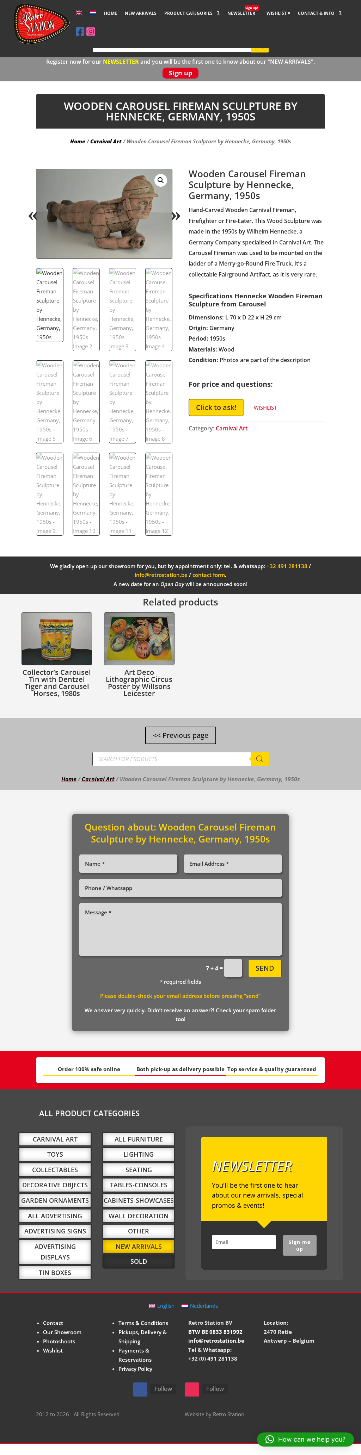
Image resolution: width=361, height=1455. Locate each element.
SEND (265, 968)
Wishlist (53, 1350)
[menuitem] (79, 18)
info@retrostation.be (161, 574)
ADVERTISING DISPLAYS (55, 1252)
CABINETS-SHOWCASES (139, 1200)
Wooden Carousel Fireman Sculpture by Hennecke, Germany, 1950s (183, 833)
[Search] (260, 759)
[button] (160, 180)
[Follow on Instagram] (192, 1389)
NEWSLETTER (242, 13)
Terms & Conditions (143, 1322)
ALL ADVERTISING (55, 1216)
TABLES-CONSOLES (138, 1185)
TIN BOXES (55, 1272)
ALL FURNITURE (139, 1139)
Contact (53, 1322)
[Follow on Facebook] (140, 1389)
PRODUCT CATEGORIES (188, 13)
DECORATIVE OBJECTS (55, 1185)
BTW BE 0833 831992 (215, 1331)
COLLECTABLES (55, 1169)
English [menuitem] (166, 1305)
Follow (163, 1389)
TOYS (55, 1154)
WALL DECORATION (139, 1216)
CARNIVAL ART (55, 1139)
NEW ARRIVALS (141, 13)
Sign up (180, 73)
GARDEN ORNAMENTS (55, 1200)
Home (77, 141)
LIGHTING (138, 1154)
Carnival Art (106, 141)
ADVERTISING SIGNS (55, 1231)
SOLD (138, 1261)
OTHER (138, 1231)
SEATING (139, 1169)
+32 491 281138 (287, 566)
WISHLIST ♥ (278, 13)
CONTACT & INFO (316, 13)
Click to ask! (216, 407)
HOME (110, 13)
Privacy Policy (135, 1368)
